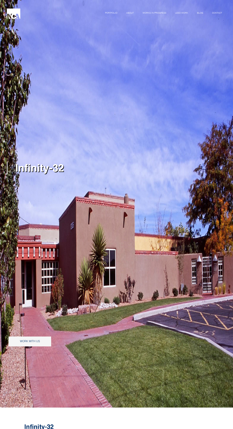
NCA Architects (37, 14)
